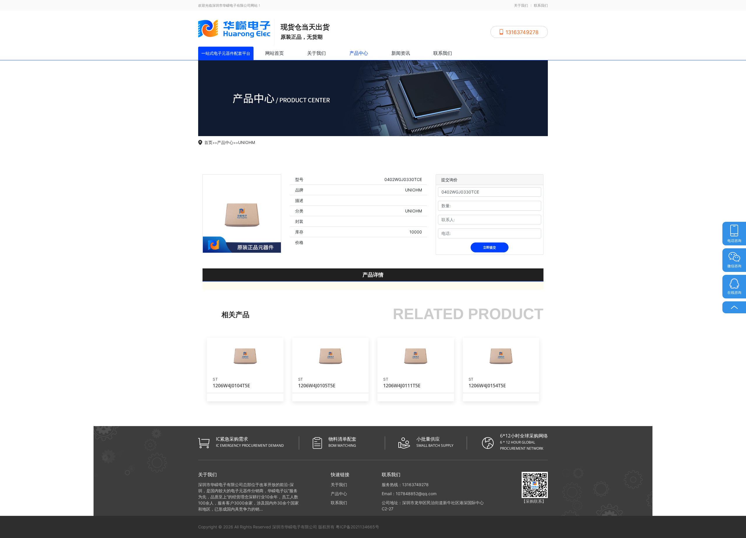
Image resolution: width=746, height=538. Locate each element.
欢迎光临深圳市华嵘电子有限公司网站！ (229, 5)
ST (215, 379)
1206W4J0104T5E (231, 385)
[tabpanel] (242, 213)
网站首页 (274, 53)
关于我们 (521, 5)
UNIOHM (246, 142)
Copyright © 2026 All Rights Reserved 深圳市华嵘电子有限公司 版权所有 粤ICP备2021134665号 (288, 526)
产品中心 (358, 53)
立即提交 (489, 247)
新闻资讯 (400, 53)
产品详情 (373, 275)
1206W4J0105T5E (316, 385)
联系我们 (541, 5)
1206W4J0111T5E (401, 385)
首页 (208, 142)
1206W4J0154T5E (487, 385)
